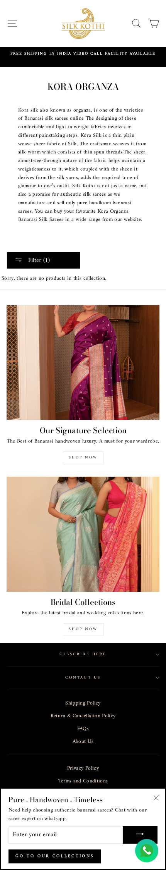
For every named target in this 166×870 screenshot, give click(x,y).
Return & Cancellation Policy (83, 716)
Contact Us (83, 677)
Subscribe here (83, 654)
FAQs (83, 729)
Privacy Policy (83, 768)
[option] (83, 54)
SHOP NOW (83, 629)
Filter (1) (38, 260)
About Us (83, 741)
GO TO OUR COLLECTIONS (54, 856)
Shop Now (83, 457)
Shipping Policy (82, 703)
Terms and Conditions (83, 781)
